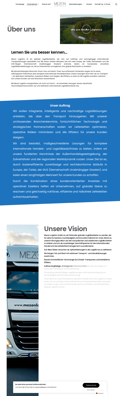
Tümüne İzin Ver (91, 385)
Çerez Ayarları (91, 390)
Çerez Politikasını (40, 387)
